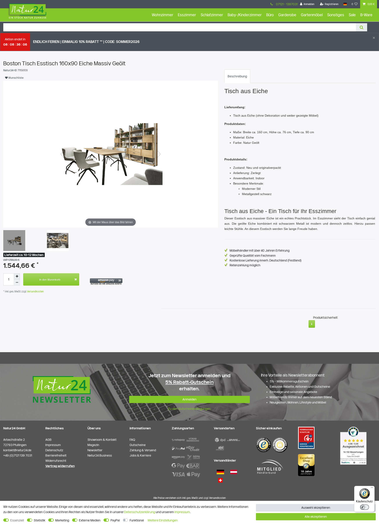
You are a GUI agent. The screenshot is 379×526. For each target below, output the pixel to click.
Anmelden (189, 399)
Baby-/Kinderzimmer (245, 15)
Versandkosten (35, 291)
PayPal (115, 520)
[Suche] (361, 27)
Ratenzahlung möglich (245, 265)
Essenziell (17, 520)
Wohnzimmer (162, 15)
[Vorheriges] (62, 154)
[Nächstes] (159, 154)
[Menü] (372, 488)
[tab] (237, 76)
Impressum (182, 512)
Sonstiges (335, 15)
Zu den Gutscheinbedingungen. (189, 408)
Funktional (137, 520)
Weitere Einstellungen (163, 520)
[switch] (364, 507)
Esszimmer (187, 15)
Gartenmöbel (312, 15)
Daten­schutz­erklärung (139, 512)
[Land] (345, 4)
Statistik (39, 520)
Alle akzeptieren (316, 516)
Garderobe (287, 15)
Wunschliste (15, 77)
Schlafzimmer (212, 15)
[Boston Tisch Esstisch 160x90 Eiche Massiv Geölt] (14, 241)
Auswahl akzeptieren (315, 507)
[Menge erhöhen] (17, 276)
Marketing (62, 520)
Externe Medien (89, 520)
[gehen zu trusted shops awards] (306, 465)
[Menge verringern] (17, 282)
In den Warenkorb (49, 279)
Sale (352, 15)
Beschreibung (237, 76)
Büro (270, 15)
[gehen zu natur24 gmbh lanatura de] (306, 437)
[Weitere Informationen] (312, 324)
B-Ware (366, 15)
